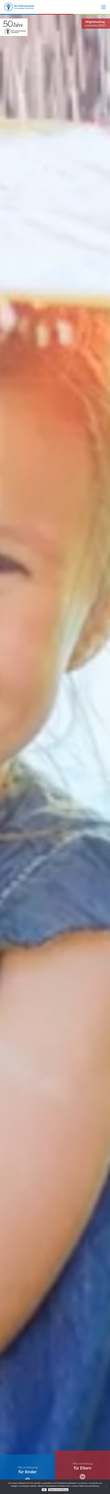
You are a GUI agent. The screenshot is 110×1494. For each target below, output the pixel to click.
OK (44, 1490)
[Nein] (106, 1486)
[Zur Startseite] (19, 7)
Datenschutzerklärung (58, 1490)
